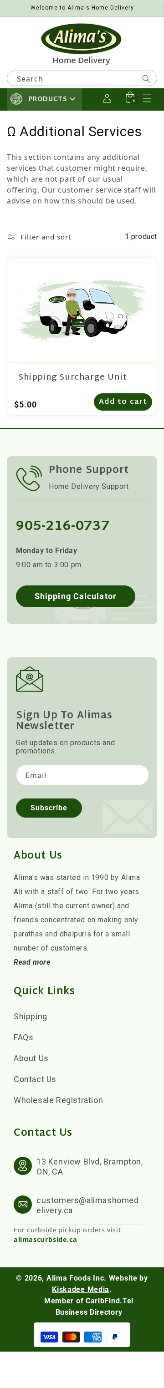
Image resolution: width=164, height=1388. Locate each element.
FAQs (23, 1037)
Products (48, 99)
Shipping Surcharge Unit (73, 378)
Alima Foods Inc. (76, 1278)
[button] (147, 98)
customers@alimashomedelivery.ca (87, 1205)
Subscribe (49, 807)
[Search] (146, 79)
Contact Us (35, 1079)
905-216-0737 (62, 526)
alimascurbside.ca (45, 1239)
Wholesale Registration (58, 1100)
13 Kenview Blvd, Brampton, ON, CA (89, 1166)
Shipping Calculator (76, 596)
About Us (31, 1058)
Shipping (30, 1016)
